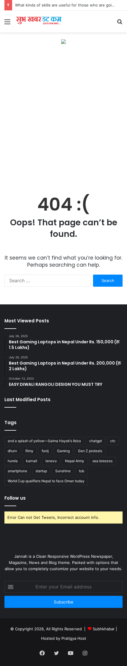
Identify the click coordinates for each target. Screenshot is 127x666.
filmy (29, 451)
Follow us (15, 498)
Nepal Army (74, 461)
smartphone (17, 471)
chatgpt (95, 441)
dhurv (12, 451)
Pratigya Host (73, 638)
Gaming (63, 451)
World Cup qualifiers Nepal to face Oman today (46, 481)
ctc (112, 441)
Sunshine (63, 471)
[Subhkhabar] (38, 21)
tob (81, 471)
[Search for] (120, 23)
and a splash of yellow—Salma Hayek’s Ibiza (44, 441)
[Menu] (7, 23)
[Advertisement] (63, 116)
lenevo (51, 461)
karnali (31, 461)
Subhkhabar (104, 628)
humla (13, 461)
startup (41, 471)
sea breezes (102, 461)
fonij (45, 451)
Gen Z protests (90, 451)
